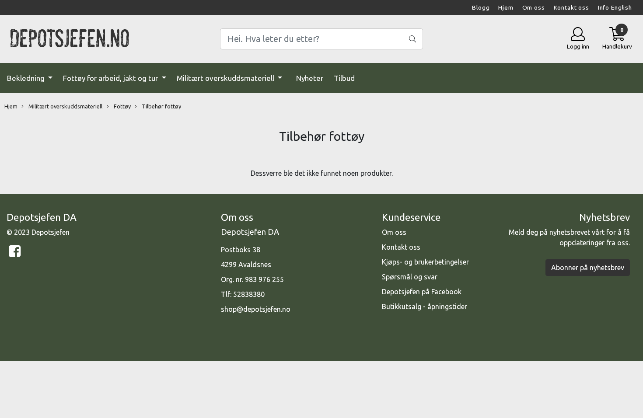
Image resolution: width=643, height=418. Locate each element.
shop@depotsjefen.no (255, 309)
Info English (615, 7)
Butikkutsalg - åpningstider (424, 306)
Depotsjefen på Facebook (421, 292)
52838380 (249, 294)
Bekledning (26, 78)
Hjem (505, 7)
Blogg (480, 7)
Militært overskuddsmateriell (226, 78)
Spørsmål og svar (409, 277)
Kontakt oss (571, 7)
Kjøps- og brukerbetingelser (425, 262)
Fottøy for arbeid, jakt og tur (111, 78)
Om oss (533, 7)
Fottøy (121, 106)
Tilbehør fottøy (160, 106)
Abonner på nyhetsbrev (587, 268)
